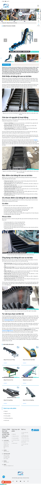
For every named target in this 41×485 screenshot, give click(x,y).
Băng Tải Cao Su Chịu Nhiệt (29, 359)
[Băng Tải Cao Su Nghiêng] (30, 392)
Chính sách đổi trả (25, 438)
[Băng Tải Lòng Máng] (11, 392)
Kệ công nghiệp (7, 415)
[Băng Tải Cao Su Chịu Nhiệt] (30, 351)
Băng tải (5, 411)
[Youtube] (5, 1)
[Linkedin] (7, 1)
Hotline (39, 14)
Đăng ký (38, 25)
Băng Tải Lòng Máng (8, 400)
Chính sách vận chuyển (24, 433)
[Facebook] (2, 1)
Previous (5, 40)
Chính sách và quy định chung (25, 441)
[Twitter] (3, 1)
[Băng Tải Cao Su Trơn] (11, 372)
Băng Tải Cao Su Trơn (8, 379)
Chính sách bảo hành (24, 445)
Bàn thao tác (6, 420)
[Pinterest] (8, 1)
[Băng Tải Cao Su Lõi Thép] (11, 351)
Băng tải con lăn (7, 413)
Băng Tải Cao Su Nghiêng (28, 400)
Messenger (38, 18)
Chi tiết (5, 383)
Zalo (38, 21)
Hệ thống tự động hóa (8, 418)
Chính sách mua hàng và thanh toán (24, 436)
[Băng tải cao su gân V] (30, 372)
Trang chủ (4, 22)
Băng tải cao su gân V (27, 379)
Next (35, 40)
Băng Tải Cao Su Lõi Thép (9, 359)
